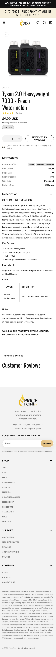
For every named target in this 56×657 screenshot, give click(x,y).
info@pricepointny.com (31, 428)
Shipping (5, 122)
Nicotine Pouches (11, 497)
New (4, 472)
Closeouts (7, 507)
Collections (8, 582)
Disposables (8, 482)
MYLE (4, 517)
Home (5, 572)
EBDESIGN (6, 522)
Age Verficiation (10, 552)
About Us (6, 577)
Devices (6, 487)
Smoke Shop (8, 502)
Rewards (6, 547)
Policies (6, 557)
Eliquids (6, 492)
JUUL (4, 467)
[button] (4, 22)
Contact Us (8, 537)
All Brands (8, 512)
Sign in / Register (10, 542)
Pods (4, 477)
